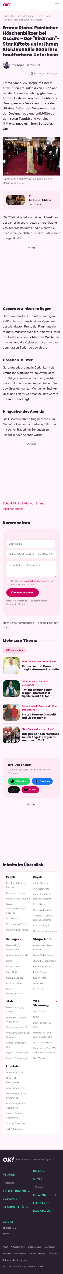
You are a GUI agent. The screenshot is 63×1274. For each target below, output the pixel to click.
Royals (38, 877)
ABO (5, 1247)
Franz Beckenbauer (43, 955)
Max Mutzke (12, 918)
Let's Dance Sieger (42, 1042)
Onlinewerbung (37, 1253)
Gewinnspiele (45, 1195)
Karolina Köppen (15, 978)
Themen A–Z (9, 1227)
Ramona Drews (14, 983)
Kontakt (7, 1253)
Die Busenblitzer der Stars (39, 202)
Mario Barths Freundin (18, 898)
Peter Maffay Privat (16, 924)
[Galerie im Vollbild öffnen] (55, 143)
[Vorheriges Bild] (9, 156)
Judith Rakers (40, 972)
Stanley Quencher (15, 1123)
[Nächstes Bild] (54, 156)
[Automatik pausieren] (48, 143)
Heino (9, 961)
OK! (6, 5)
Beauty (39, 1187)
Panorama (42, 1211)
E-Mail (32, 789)
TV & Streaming (25, 16)
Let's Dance (39, 1011)
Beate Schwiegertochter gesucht (15, 908)
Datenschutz (34, 1247)
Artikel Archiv (18, 1247)
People (11, 877)
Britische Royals (41, 925)
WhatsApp (21, 781)
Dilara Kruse (39, 983)
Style (9, 1001)
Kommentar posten (22, 592)
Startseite (8, 16)
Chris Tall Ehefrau (15, 893)
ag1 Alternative (14, 1129)
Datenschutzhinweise (35, 581)
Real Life (9, 1182)
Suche (6, 1233)
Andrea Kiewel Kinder (17, 955)
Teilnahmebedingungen (15, 1260)
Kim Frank (38, 989)
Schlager (12, 939)
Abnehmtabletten (15, 1088)
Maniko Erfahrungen (17, 1058)
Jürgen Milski (40, 978)
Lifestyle (12, 1066)
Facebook (45, 781)
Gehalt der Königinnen (45, 931)
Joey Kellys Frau (41, 966)
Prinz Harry (39, 904)
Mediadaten (20, 1253)
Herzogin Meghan (42, 910)
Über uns (53, 1253)
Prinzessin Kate (41, 888)
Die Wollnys (39, 1058)
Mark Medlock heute (17, 929)
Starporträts (42, 939)
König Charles (40, 883)
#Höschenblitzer (14, 650)
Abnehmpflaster (15, 1072)
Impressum (49, 1247)
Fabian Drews (13, 966)
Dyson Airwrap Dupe (17, 1052)
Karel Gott (11, 972)
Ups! (30, 195)
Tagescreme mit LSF (16, 1027)
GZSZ (36, 1017)
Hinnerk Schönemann (44, 961)
